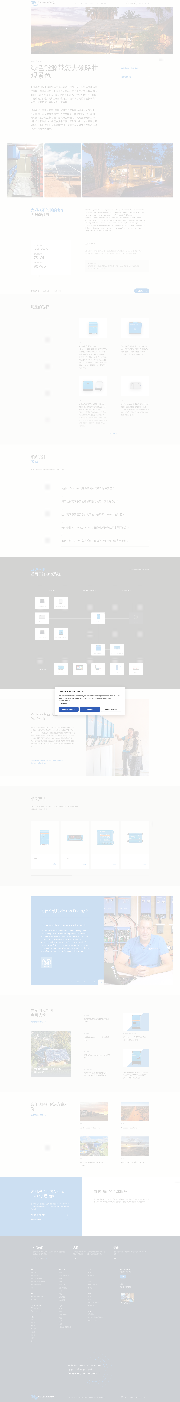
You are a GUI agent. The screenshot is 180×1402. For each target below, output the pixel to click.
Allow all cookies (68, 709)
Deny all (90, 709)
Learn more (63, 703)
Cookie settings (111, 709)
